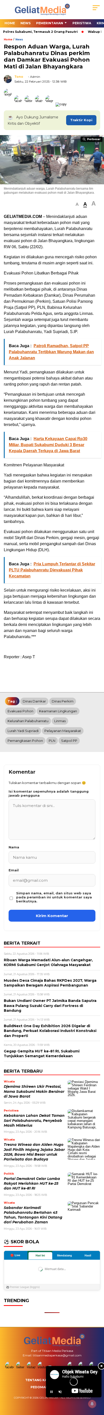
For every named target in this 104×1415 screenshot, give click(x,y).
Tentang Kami (38, 1380)
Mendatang (64, 1255)
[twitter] (21, 1367)
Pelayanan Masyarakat (62, 731)
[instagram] (32, 1367)
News (25, 23)
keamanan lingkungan (58, 711)
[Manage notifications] (92, 1404)
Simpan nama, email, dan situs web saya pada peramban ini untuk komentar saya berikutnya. (54, 897)
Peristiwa (81, 23)
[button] (77, 204)
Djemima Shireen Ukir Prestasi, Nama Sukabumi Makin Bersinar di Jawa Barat (34, 1091)
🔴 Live (15, 1255)
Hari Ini (40, 1255)
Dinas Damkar (34, 701)
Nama (14, 847)
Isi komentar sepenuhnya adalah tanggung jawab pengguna (49, 793)
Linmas (60, 721)
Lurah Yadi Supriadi (23, 731)
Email (14, 870)
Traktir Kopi (81, 120)
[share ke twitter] (29, 104)
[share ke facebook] (19, 104)
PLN (52, 741)
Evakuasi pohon (20, 711)
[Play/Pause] (51, 1391)
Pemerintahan (49, 23)
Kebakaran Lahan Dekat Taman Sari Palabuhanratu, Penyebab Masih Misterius (34, 1120)
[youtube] (42, 1367)
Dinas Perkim (62, 701)
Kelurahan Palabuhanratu (28, 721)
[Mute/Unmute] (60, 1391)
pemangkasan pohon (25, 741)
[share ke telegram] (50, 104)
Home (10, 23)
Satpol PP (69, 741)
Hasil (88, 1255)
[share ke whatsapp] (40, 104)
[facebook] (10, 1367)
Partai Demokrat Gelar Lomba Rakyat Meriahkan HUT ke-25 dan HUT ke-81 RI (32, 1184)
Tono (18, 77)
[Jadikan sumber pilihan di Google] (9, 104)
